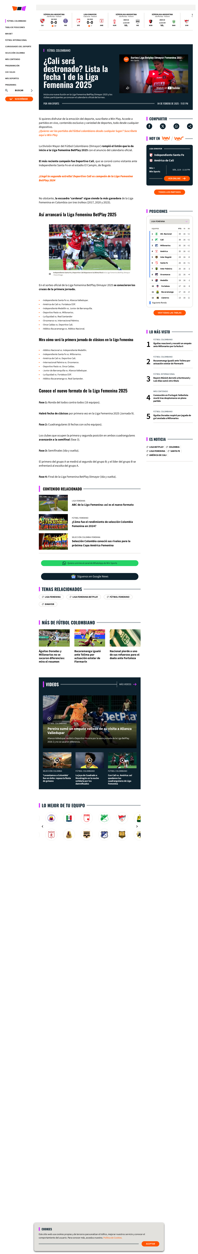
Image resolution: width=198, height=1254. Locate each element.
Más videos (125, 684)
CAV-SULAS (10, 72)
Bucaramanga (167, 292)
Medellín (164, 280)
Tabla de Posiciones (15, 27)
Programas (10, 84)
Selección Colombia (15, 53)
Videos (52, 684)
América (164, 251)
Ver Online (174, 178)
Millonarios (165, 245)
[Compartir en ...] (190, 126)
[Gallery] (90, 826)
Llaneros (165, 297)
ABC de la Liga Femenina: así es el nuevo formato (103, 505)
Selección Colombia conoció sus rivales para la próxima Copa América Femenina (101, 543)
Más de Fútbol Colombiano (68, 622)
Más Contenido (12, 59)
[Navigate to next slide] (137, 826)
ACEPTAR (150, 1243)
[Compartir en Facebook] (149, 126)
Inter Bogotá (165, 257)
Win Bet (9, 33)
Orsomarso (165, 274)
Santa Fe (164, 263)
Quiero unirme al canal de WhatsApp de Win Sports (92, 563)
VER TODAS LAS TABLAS (169, 312)
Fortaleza (165, 286)
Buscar (19, 90)
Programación (12, 65)
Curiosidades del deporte (18, 46)
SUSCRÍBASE (21, 99)
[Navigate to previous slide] (42, 826)
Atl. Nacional (166, 234)
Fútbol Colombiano (16, 21)
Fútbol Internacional (16, 40)
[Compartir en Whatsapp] (176, 126)
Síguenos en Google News (92, 576)
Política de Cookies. (112, 1237)
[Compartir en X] (163, 126)
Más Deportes (12, 78)
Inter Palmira (166, 268)
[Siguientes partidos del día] (189, 20)
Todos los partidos (169, 192)
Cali (162, 239)
